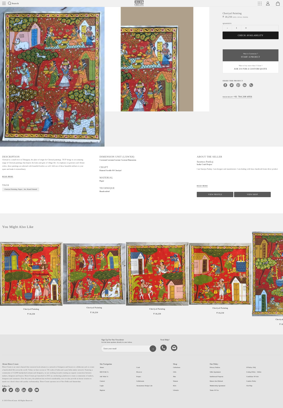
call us (163, 347)
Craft (138, 367)
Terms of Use (214, 390)
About (102, 367)
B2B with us (104, 372)
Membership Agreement (217, 385)
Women (175, 381)
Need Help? (237, 96)
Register (102, 390)
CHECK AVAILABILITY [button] (251, 35)
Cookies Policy (251, 381)
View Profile (215, 194)
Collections (176, 367)
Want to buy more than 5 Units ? (250, 67)
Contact (102, 381)
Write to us (174, 347)
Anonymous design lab (144, 385)
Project (138, 376)
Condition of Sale (252, 376)
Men (174, 376)
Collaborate (140, 381)
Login (102, 385)
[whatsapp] (251, 85)
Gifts (174, 372)
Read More (7, 176)
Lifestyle (176, 390)
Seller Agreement (215, 372)
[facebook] (225, 85)
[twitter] (231, 85)
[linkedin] (244, 85)
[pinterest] (238, 85)
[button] (280, 278)
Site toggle (4, 3)
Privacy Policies (215, 367)
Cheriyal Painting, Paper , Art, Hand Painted (20, 189)
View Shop (252, 194)
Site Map (249, 385)
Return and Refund (216, 381)
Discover (139, 372)
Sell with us (104, 376)
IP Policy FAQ (251, 367)
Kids (174, 385)
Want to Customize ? (250, 55)
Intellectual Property (216, 376)
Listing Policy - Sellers (253, 372)
